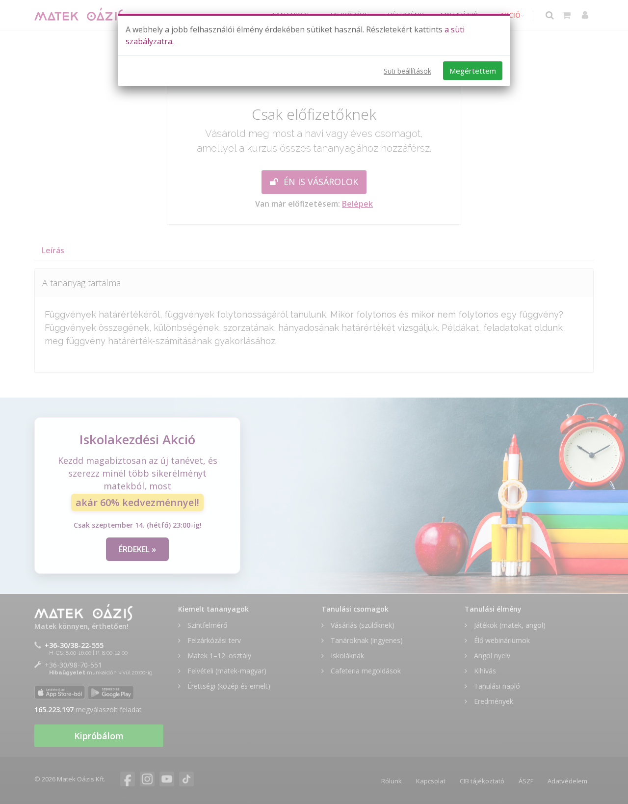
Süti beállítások (407, 71)
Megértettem (472, 71)
